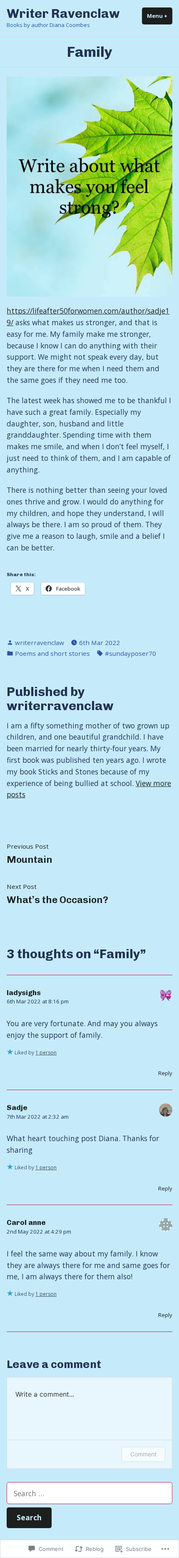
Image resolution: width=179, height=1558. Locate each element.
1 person (46, 1052)
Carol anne (26, 1222)
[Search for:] (89, 1493)
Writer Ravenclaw (63, 13)
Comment (143, 1454)
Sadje (17, 1107)
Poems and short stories (52, 653)
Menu (159, 15)
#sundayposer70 (130, 653)
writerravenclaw (39, 642)
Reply (165, 1073)
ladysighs (24, 992)
